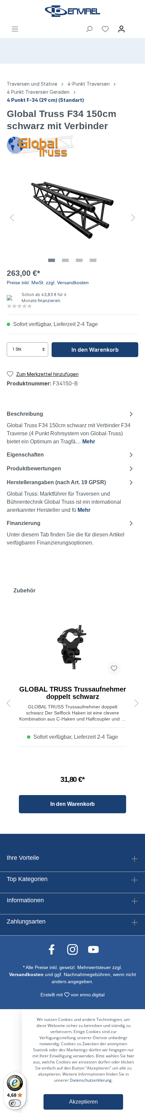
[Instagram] (75, 949)
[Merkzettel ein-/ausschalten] (114, 668)
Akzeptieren (83, 1102)
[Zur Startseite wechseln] (72, 11)
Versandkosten (26, 974)
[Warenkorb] (133, 27)
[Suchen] (89, 29)
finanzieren (49, 300)
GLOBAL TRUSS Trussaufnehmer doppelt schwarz (72, 692)
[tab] (71, 426)
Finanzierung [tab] (65, 533)
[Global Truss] (40, 145)
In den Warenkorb (95, 349)
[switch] (15, 1103)
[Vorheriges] (12, 217)
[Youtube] (93, 949)
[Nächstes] (133, 217)
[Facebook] (55, 949)
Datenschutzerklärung (91, 1080)
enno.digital (92, 994)
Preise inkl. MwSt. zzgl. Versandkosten (48, 282)
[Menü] (15, 29)
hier (130, 1056)
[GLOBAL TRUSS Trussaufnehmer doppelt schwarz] (72, 646)
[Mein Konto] (121, 29)
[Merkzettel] (105, 29)
